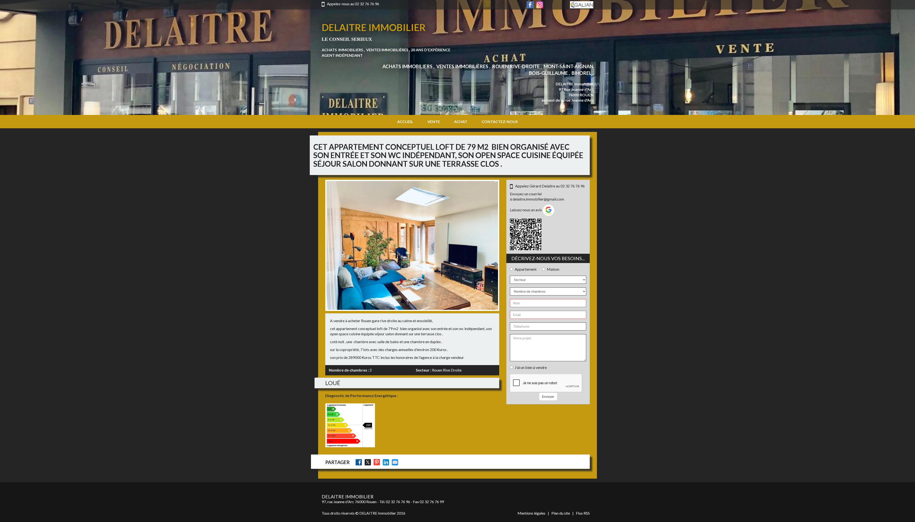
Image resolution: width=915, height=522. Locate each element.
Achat (460, 121)
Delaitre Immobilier (374, 27)
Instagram (539, 4)
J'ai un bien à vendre (531, 367)
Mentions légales (531, 513)
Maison (553, 269)
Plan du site (560, 513)
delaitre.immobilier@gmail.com (538, 199)
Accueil (405, 121)
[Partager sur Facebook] (359, 462)
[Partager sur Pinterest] (377, 462)
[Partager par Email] (395, 462)
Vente (433, 121)
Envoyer (548, 396)
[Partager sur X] (368, 462)
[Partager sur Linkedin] (386, 462)
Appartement (526, 269)
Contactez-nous (500, 121)
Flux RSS (583, 513)
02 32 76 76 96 (367, 3)
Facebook (530, 4)
